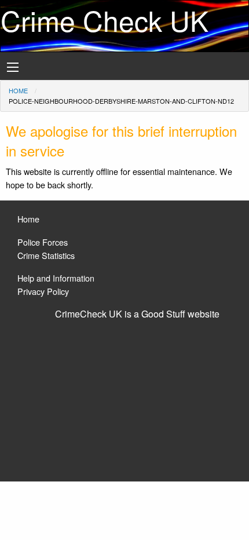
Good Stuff (163, 313)
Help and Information (55, 278)
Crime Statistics (46, 255)
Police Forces (42, 242)
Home (18, 90)
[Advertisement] (124, 395)
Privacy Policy (43, 291)
